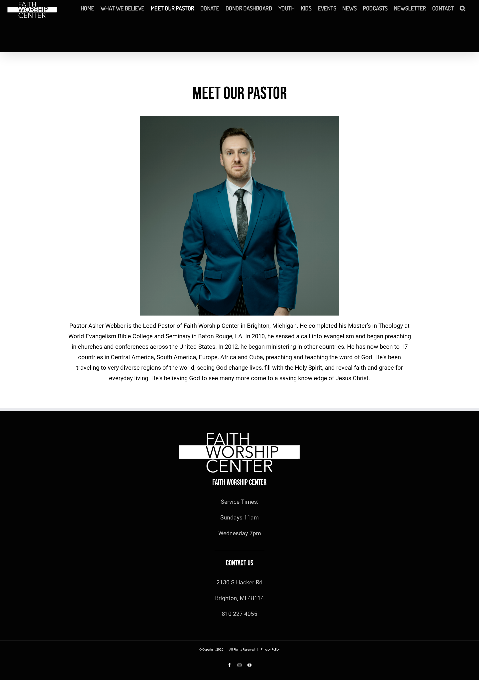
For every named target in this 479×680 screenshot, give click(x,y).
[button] (462, 8)
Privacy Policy (270, 649)
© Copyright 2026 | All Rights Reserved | (230, 649)
